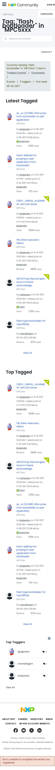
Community (38, 72)
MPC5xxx (8, 14)
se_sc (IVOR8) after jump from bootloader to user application (31, 117)
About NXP (8, 719)
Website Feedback (45, 742)
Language (46, 13)
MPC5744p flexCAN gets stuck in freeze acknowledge (30, 282)
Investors (37, 719)
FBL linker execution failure (27, 241)
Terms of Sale (38, 738)
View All (27, 352)
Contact (10, 723)
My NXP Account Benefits (34, 723)
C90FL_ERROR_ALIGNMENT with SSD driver (30, 202)
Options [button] (45, 52)
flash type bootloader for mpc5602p (31, 322)
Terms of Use (24, 738)
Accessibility (29, 742)
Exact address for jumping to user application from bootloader (26, 160)
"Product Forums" (17, 72)
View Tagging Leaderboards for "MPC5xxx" (27, 638)
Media (49, 719)
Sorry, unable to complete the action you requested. (26, 761)
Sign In (51, 4)
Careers (23, 719)
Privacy (14, 738)
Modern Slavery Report (12, 742)
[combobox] (27, 38)
